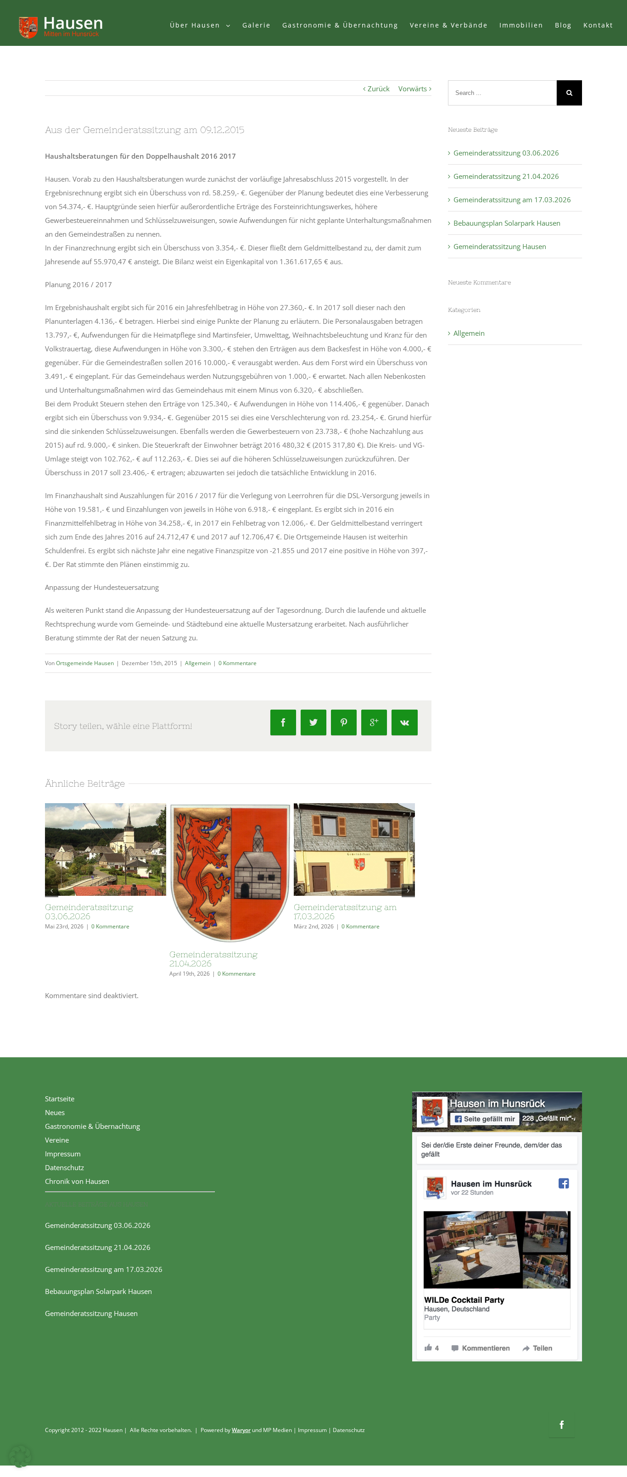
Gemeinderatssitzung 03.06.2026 (89, 911)
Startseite (59, 1098)
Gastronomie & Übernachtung (92, 1126)
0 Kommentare (237, 663)
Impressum (63, 1153)
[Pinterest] (344, 722)
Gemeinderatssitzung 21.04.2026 (213, 959)
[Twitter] (313, 722)
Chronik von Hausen (77, 1181)
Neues (55, 1112)
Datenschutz (64, 1167)
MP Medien (277, 1430)
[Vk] (405, 722)
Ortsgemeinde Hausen (85, 663)
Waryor (241, 1430)
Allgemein (198, 663)
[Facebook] (283, 722)
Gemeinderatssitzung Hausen (499, 246)
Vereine (57, 1139)
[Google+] (374, 722)
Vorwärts (412, 88)
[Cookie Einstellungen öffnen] (20, 1465)
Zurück (379, 88)
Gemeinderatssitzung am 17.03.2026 (345, 911)
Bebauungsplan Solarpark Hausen (506, 223)
